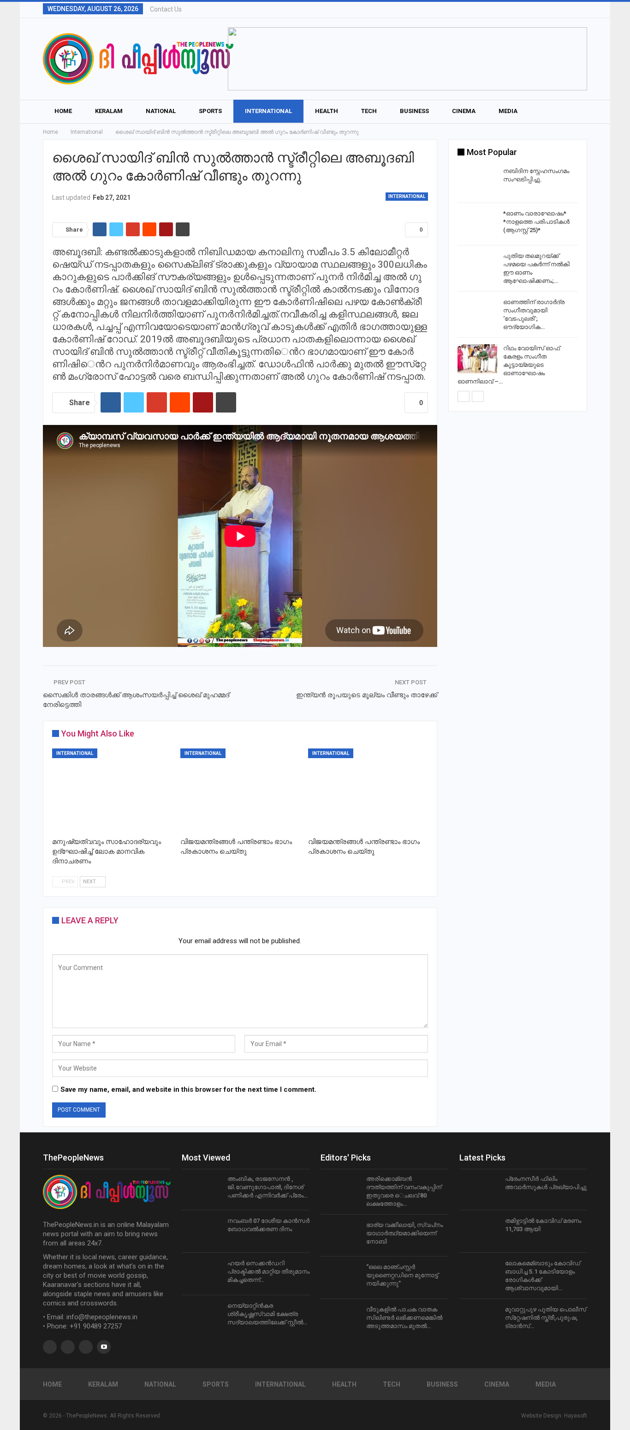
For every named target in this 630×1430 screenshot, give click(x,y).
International (268, 111)
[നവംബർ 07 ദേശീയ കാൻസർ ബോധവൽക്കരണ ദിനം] (201, 1231)
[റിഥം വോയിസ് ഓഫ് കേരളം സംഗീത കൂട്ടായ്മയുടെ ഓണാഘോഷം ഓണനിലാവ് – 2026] (477, 359)
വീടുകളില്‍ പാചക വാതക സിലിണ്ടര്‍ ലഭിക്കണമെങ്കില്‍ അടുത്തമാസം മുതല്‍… (404, 1317)
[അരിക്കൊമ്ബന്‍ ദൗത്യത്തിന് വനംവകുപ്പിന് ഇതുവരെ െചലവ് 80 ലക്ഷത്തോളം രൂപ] (340, 1189)
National (161, 111)
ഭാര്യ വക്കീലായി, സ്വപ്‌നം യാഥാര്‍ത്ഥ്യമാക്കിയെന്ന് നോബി (404, 1233)
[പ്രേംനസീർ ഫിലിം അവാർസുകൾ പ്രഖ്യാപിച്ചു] (479, 1189)
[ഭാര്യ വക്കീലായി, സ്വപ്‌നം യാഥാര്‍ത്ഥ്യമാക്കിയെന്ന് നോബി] (340, 1236)
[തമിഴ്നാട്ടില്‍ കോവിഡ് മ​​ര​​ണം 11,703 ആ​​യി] (479, 1231)
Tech (369, 111)
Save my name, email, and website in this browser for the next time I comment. (188, 1089)
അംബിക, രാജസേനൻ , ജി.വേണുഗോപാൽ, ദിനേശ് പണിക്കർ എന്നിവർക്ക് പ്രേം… (267, 1187)
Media (508, 111)
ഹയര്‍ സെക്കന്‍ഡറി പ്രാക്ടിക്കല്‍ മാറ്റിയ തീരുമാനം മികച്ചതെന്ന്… (268, 1271)
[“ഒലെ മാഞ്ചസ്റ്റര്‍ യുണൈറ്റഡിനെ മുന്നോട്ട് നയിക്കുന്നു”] (340, 1277)
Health (326, 111)
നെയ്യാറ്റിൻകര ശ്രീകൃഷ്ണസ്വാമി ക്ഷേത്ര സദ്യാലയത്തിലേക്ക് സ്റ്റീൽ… (267, 1314)
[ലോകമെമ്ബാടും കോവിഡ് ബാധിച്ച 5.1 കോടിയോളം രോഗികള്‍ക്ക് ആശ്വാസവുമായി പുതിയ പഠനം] (479, 1274)
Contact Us (166, 9)
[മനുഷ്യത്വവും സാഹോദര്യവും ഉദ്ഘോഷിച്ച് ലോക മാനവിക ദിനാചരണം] (112, 790)
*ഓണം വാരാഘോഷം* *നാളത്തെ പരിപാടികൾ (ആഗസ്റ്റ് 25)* (536, 221)
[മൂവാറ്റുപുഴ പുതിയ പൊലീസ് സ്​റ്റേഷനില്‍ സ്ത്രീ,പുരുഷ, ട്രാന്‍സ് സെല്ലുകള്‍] (479, 1320)
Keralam (109, 111)
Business (414, 111)
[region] (407, 58)
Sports (210, 111)
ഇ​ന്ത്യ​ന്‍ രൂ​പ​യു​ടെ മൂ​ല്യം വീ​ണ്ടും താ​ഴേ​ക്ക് (366, 695)
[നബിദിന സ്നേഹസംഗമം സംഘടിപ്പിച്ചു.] (477, 182)
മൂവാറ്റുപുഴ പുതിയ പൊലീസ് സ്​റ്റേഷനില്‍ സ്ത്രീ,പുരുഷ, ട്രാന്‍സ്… (545, 1317)
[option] (518, 278)
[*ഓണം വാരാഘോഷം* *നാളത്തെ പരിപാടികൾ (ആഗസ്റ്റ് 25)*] (477, 224)
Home (63, 111)
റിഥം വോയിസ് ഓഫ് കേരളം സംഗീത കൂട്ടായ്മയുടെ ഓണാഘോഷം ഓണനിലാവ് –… (509, 365)
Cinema (463, 111)
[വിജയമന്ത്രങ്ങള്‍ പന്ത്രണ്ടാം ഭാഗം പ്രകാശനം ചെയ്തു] (240, 790)
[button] (407, 58)
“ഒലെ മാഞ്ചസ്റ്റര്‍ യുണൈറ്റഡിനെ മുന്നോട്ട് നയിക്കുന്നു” (402, 1275)
